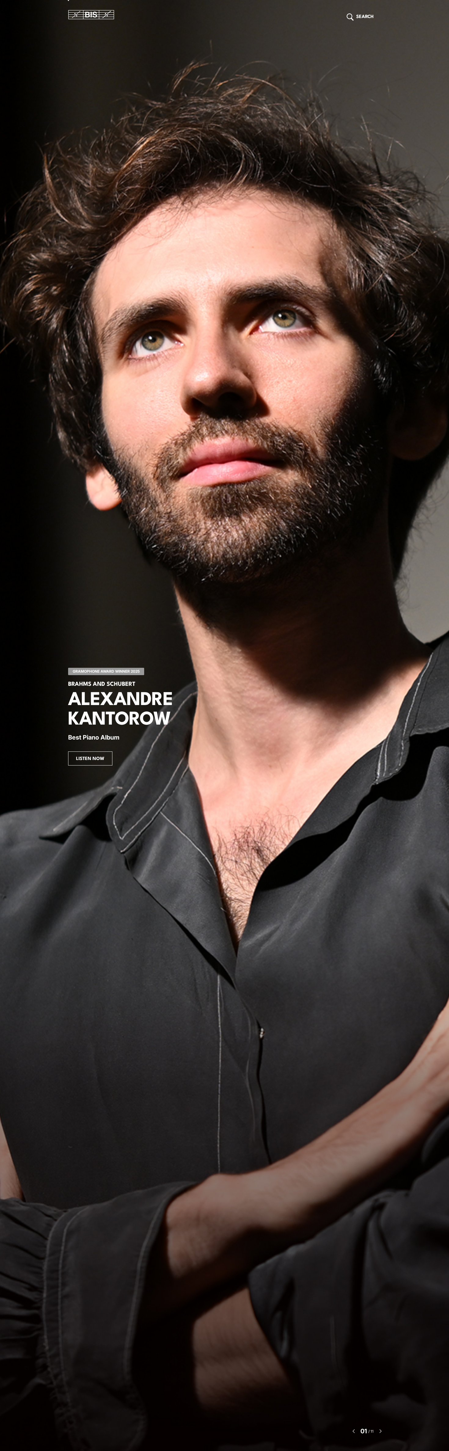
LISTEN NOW (90, 759)
